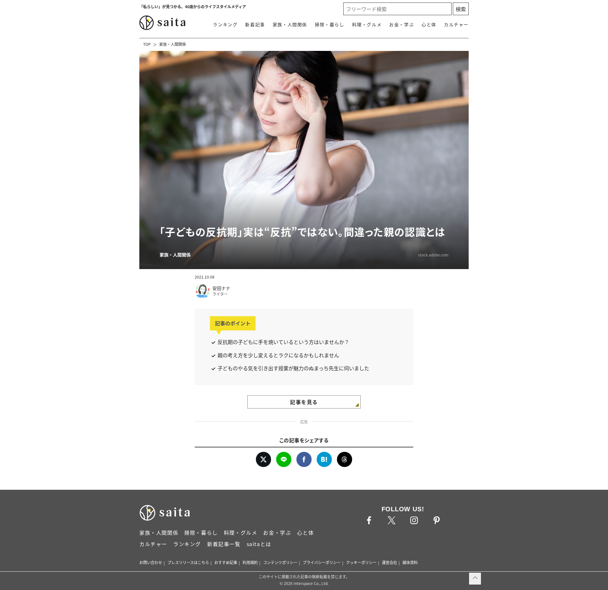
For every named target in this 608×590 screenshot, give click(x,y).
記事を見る (304, 402)
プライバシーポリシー (322, 562)
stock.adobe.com (433, 254)
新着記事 (255, 24)
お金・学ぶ (401, 24)
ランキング (225, 24)
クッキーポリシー (361, 562)
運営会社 (389, 562)
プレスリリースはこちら (188, 562)
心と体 (428, 24)
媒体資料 (410, 562)
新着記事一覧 (224, 544)
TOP (147, 44)
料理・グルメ (367, 24)
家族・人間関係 (290, 24)
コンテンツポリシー (280, 562)
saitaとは (259, 544)
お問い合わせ (150, 562)
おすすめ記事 (225, 562)
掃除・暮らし (330, 24)
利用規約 (250, 562)
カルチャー (456, 24)
